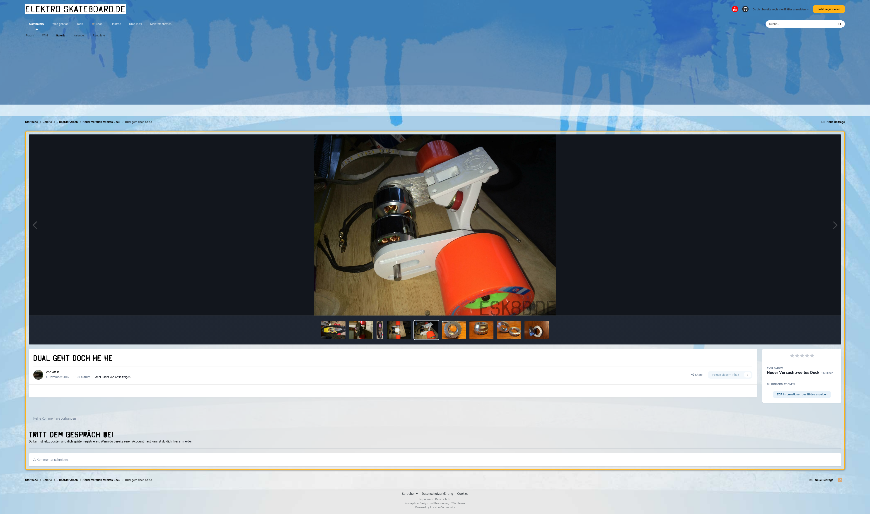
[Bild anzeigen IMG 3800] (454, 330)
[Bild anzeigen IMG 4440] (399, 330)
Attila (56, 372)
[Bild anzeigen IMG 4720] (333, 330)
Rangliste (99, 35)
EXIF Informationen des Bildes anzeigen (801, 394)
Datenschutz (443, 499)
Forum (30, 35)
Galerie (60, 35)
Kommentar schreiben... (53, 459)
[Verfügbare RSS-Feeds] (840, 480)
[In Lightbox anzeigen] (435, 225)
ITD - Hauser (458, 503)
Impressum (426, 499)
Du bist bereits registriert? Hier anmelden (780, 9)
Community (36, 24)
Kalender (79, 35)
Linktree (116, 24)
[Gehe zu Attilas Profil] (38, 375)
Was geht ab (60, 24)
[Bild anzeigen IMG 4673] (361, 330)
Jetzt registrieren (829, 9)
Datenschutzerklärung (437, 493)
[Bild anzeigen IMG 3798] (509, 330)
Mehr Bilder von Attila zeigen (112, 377)
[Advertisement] (435, 73)
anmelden (186, 441)
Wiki (45, 35)
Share (698, 374)
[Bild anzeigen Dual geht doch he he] (426, 330)
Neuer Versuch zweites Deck (793, 372)
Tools (80, 24)
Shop (98, 24)
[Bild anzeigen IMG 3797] (536, 330)
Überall (824, 24)
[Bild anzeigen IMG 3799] (481, 330)
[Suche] (840, 24)
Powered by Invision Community (435, 507)
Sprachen (409, 493)
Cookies (462, 493)
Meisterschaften (161, 24)
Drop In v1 (135, 24)
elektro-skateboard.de (75, 9)
